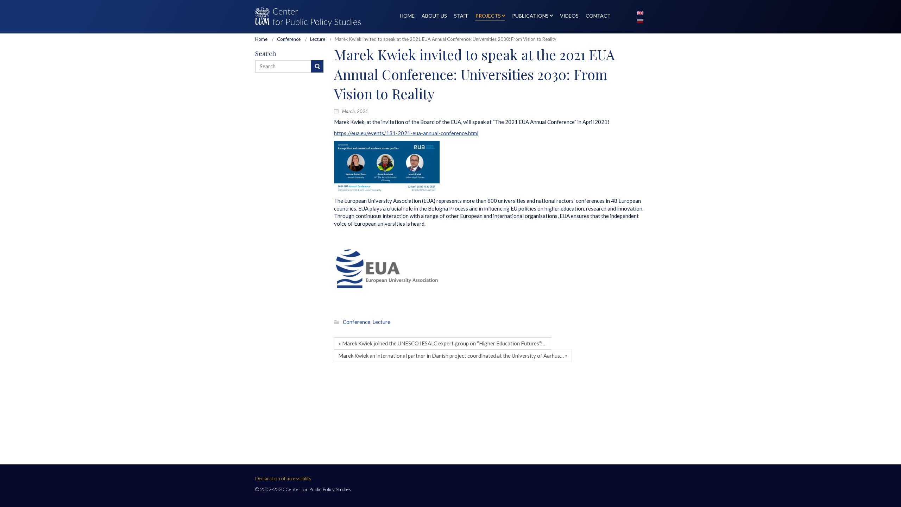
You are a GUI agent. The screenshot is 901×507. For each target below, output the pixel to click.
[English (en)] (640, 12)
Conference (289, 39)
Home (261, 39)
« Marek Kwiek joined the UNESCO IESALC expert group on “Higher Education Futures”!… (443, 343)
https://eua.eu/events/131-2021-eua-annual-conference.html (406, 133)
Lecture (317, 39)
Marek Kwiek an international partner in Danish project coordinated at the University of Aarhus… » (452, 355)
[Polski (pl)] (640, 20)
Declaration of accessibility (283, 478)
